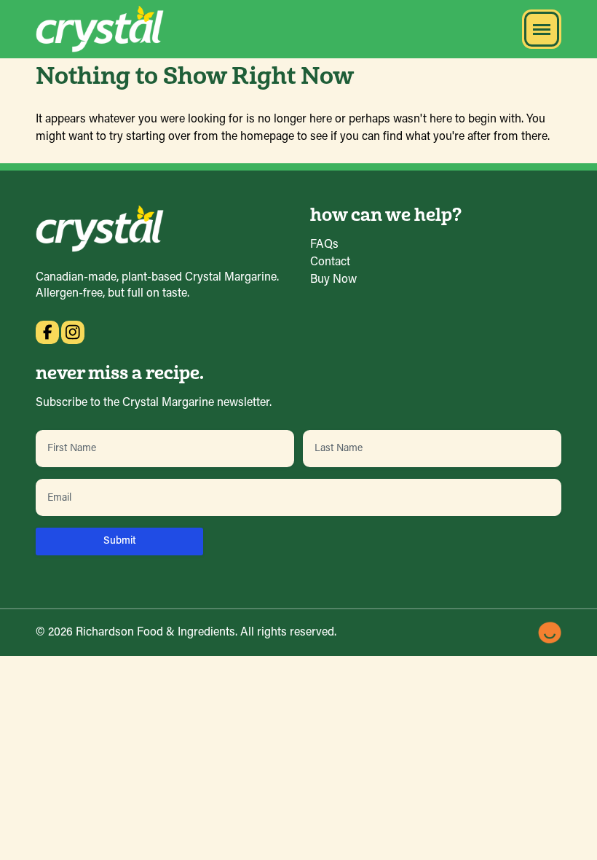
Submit (119, 541)
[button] (541, 29)
